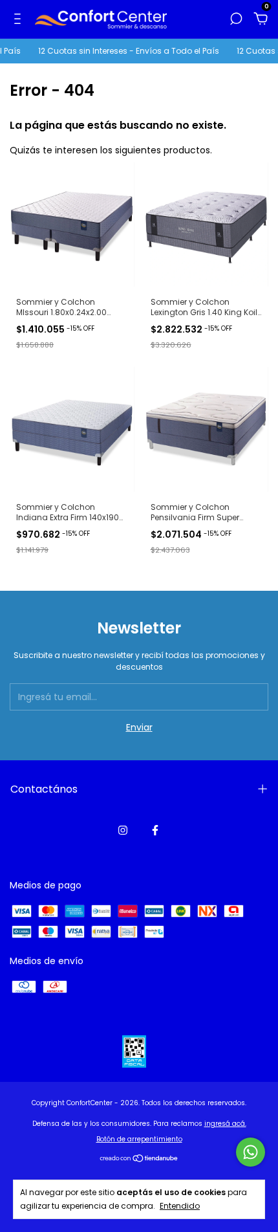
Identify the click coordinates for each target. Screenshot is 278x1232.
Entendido (180, 1205)
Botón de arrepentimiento (139, 1139)
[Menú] (20, 19)
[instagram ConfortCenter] (123, 830)
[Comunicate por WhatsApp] (250, 1152)
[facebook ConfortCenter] (155, 830)
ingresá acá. (225, 1123)
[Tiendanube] (139, 1159)
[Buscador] (236, 19)
